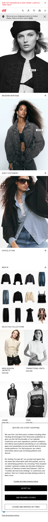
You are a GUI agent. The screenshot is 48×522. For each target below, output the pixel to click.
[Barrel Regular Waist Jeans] (42, 279)
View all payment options (10, 515)
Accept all (26, 488)
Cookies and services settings (26, 507)
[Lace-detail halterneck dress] (30, 315)
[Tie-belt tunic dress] (42, 315)
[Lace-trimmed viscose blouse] (18, 279)
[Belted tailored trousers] (18, 315)
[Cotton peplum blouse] (18, 297)
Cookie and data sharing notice (26, 481)
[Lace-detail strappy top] (42, 297)
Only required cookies (26, 498)
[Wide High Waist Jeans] (6, 297)
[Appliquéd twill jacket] (6, 279)
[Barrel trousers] (6, 315)
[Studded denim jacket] (30, 279)
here (31, 18)
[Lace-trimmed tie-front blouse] (30, 297)
